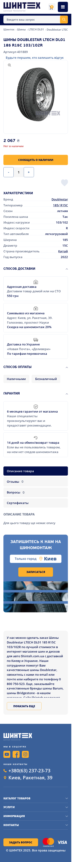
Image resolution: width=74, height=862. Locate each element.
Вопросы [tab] (15, 492)
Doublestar (60, 199)
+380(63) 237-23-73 (29, 770)
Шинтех (9, 30)
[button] (35, 94)
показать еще (24, 706)
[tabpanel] (35, 517)
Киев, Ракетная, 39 (30, 777)
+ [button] (29, 172)
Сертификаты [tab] (18, 503)
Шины (21, 30)
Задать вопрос (20, 842)
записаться (35, 572)
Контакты (11, 825)
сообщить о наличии (35, 160)
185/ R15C (60, 205)
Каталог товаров (16, 798)
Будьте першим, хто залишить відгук (35, 57)
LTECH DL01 (37, 30)
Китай (63, 251)
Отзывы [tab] (15, 481)
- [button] (8, 172)
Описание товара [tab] (20, 471)
